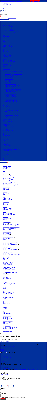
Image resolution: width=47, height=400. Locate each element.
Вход (32, 1)
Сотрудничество (6, 5)
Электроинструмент (7, 160)
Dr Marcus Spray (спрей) (10, 91)
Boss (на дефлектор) (9, 95)
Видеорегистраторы (7, 148)
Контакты (5, 8)
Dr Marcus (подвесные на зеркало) (13, 87)
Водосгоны (5, 139)
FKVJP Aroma (5, 92)
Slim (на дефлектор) (9, 97)
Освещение (5, 153)
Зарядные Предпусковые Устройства (11, 149)
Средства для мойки (7, 60)
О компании (5, 3)
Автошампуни (6, 36)
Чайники (5, 159)
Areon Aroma (5, 70)
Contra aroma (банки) (7, 27)
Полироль (5, 54)
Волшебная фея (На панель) (11, 99)
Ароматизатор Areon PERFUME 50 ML (13, 71)
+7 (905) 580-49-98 (4, 374)
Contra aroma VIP (6, 34)
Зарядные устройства (7, 150)
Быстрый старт (6, 40)
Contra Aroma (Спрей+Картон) (9, 26)
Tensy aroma (5, 105)
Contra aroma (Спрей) (7, 25)
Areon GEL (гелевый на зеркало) (12, 75)
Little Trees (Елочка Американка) (10, 101)
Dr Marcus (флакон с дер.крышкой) (13, 89)
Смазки (4, 59)
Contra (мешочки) (7, 22)
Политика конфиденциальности (7, 346)
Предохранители (6, 155)
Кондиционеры (6, 47)
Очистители (5, 51)
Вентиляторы (6, 146)
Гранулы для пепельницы (11, 100)
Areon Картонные (9, 80)
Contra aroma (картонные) (9, 32)
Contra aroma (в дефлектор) (9, 29)
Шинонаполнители (7, 65)
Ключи (4, 118)
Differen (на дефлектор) (10, 96)
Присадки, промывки (7, 55)
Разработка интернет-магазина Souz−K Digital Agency (26, 369)
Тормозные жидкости (8, 62)
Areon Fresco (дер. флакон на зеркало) (13, 74)
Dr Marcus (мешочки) (10, 86)
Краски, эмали (6, 49)
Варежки (5, 138)
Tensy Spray (7, 106)
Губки (4, 140)
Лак (3, 50)
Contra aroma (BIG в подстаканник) (11, 24)
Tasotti (4, 103)
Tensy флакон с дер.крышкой (11, 110)
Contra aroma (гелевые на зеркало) (11, 31)
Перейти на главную (5, 341)
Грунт (4, 44)
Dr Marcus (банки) (9, 82)
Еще (4, 171)
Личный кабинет (4, 351)
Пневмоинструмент (7, 123)
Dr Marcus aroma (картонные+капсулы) (14, 90)
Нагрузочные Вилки (7, 151)
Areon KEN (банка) (9, 76)
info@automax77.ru (4, 368)
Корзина (2, 349)
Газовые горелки (6, 135)
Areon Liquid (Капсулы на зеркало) (12, 77)
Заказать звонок (12, 18)
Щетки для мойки (7, 143)
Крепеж (4, 120)
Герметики (5, 42)
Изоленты (5, 116)
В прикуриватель (7, 145)
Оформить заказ (4, 350)
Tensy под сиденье (9, 109)
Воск (4, 41)
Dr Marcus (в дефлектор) (10, 84)
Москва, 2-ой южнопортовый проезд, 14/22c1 (11, 1)
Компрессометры (7, 119)
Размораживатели (7, 56)
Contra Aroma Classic (9, 30)
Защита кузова (6, 45)
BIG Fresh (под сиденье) (10, 94)
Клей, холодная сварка (8, 46)
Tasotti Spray (8, 104)
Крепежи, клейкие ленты (8, 121)
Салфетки (5, 141)
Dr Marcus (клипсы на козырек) (12, 85)
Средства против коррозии (9, 61)
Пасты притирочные (7, 52)
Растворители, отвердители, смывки (11, 57)
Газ (3, 134)
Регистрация (37, 1)
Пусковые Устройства (8, 158)
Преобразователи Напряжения (10, 156)
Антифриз (5, 39)
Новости (5, 7)
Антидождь (5, 37)
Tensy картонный (9, 108)
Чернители (5, 64)
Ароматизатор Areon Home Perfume (13, 72)
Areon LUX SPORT (9, 79)
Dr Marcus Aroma (6, 81)
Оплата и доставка (7, 4)
